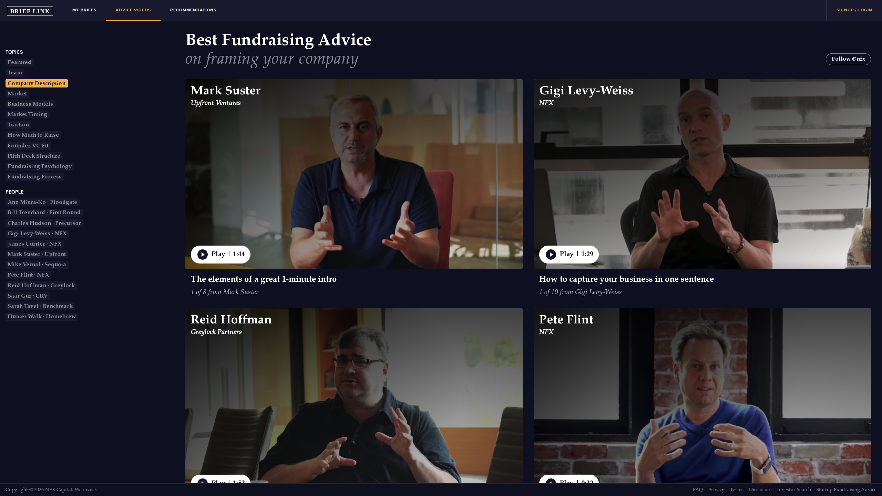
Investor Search (794, 490)
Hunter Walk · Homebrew (42, 317)
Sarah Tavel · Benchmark (40, 306)
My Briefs (84, 10)
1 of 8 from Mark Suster (225, 292)
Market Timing (27, 114)
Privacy (716, 490)
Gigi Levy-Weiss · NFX (37, 234)
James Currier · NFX (34, 244)
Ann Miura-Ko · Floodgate (42, 202)
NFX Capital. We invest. (71, 490)
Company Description (36, 83)
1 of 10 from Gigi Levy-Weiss (580, 292)
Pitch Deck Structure (34, 156)
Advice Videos (133, 10)
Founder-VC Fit (28, 146)
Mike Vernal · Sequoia (37, 265)
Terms (736, 490)
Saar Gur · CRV (28, 296)
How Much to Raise (33, 135)
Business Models (30, 104)
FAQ (698, 490)
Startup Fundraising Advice (846, 490)
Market (17, 94)
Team (15, 73)
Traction (18, 125)
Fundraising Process (35, 177)
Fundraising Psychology (40, 166)
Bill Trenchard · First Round (44, 213)
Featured (19, 62)
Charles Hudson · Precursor (44, 223)
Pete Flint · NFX (28, 275)
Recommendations (193, 10)
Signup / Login (854, 10)
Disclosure (760, 490)
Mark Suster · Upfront (37, 254)
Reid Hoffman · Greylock (41, 286)
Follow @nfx (848, 59)
